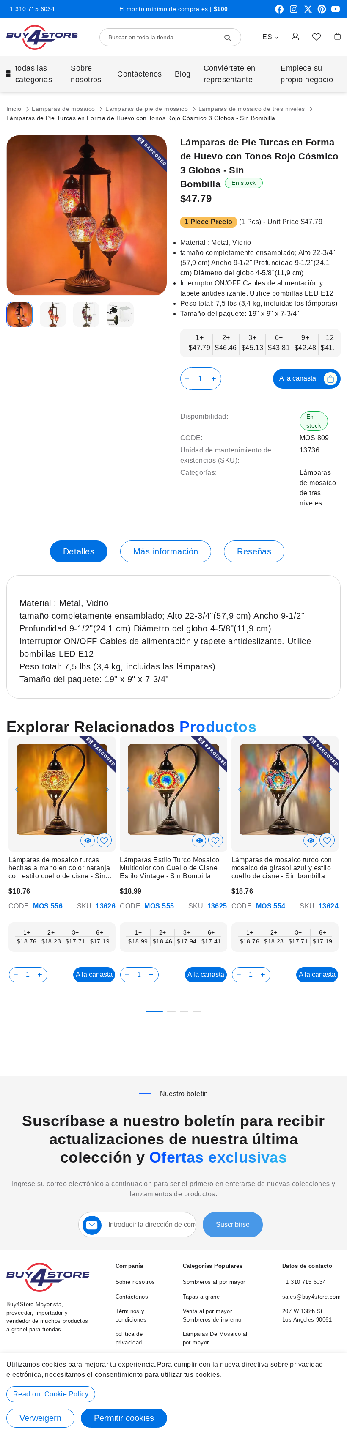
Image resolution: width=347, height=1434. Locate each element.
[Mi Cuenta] (295, 36)
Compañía (129, 1266)
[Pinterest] (321, 12)
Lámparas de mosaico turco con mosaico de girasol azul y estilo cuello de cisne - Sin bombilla (281, 868)
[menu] (173, 74)
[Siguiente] (333, 785)
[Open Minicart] (337, 36)
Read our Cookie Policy (50, 1394)
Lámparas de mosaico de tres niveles (252, 108)
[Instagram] (294, 12)
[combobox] (170, 37)
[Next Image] (107, 789)
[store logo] (42, 37)
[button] (270, 37)
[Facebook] (279, 12)
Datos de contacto (307, 1266)
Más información (165, 551)
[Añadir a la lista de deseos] (316, 36)
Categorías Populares (212, 1266)
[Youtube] (335, 12)
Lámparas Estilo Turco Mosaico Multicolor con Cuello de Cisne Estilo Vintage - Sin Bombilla (169, 868)
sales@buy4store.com (311, 1297)
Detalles (78, 551)
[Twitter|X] (308, 12)
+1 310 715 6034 (30, 8)
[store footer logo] (48, 1290)
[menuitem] (32, 74)
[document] (173, 1393)
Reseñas (254, 551)
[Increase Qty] (215, 378)
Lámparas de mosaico (64, 108)
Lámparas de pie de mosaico (147, 108)
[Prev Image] (16, 789)
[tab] (78, 551)
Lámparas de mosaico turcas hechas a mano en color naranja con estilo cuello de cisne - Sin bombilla (59, 868)
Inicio (14, 108)
